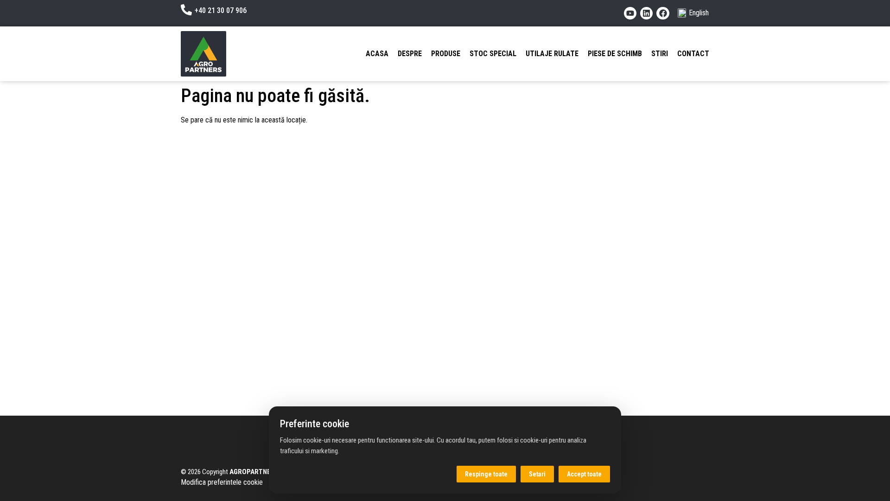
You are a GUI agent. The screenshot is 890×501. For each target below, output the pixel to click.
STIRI (659, 53)
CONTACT (693, 53)
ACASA (377, 53)
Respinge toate (486, 474)
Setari (537, 474)
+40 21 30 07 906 (221, 10)
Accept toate (584, 474)
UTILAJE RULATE (552, 53)
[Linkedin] (646, 13)
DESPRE (410, 53)
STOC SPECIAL (493, 53)
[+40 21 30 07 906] (186, 9)
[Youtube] (630, 13)
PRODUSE (445, 53)
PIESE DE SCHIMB (615, 53)
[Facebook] (662, 13)
